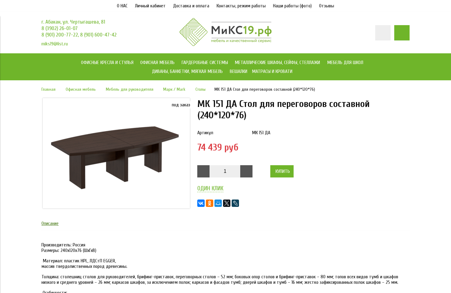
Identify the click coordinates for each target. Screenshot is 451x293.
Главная (48, 89)
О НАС (122, 6)
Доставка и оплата (191, 6)
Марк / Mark (174, 89)
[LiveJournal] (235, 203)
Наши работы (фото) (292, 6)
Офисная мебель (81, 89)
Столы (200, 89)
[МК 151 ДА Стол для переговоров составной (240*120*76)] (116, 207)
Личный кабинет (150, 6)
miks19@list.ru (54, 44)
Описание (50, 223)
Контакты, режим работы (241, 6)
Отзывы (326, 6)
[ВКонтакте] (201, 203)
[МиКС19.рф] (225, 44)
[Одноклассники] (209, 203)
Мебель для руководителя (129, 89)
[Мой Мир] (218, 203)
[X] (226, 203)
